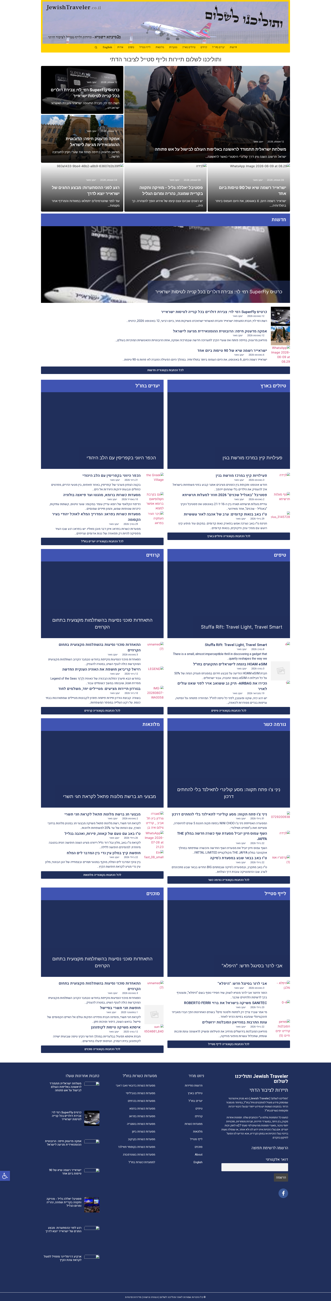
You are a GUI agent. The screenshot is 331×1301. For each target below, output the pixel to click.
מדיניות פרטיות (133, 1297)
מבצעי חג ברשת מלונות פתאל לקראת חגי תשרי (109, 796)
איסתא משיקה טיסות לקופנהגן (116, 1027)
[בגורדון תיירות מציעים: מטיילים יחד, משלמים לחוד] (154, 695)
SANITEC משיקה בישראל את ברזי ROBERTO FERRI (225, 1003)
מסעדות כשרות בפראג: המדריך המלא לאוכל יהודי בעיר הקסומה (96, 516)
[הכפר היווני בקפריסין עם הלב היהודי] (154, 482)
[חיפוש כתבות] (96, 47)
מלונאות (160, 47)
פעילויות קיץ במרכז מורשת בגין (252, 457)
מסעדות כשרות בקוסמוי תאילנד (136, 1147)
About (198, 1154)
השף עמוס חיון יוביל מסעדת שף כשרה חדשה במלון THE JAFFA (222, 836)
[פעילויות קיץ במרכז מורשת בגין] (280, 482)
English (107, 47)
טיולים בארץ (189, 47)
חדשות (233, 47)
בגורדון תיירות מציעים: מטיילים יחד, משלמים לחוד (99, 688)
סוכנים (198, 1147)
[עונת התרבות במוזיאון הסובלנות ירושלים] (280, 1029)
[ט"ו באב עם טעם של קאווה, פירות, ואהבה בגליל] (154, 840)
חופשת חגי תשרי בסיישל (120, 1008)
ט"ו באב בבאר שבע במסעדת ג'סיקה (238, 858)
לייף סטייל (145, 47)
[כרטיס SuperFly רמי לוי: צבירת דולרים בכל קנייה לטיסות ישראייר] (280, 316)
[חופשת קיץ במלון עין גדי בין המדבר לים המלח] (154, 859)
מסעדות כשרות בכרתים (141, 1101)
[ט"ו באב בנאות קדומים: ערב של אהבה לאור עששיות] (280, 521)
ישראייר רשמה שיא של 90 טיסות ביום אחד (232, 350)
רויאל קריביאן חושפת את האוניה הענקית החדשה (101, 669)
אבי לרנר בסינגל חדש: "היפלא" (252, 965)
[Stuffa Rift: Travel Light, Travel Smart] (280, 651)
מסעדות (173, 47)
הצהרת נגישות (150, 1297)
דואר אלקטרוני (277, 1159)
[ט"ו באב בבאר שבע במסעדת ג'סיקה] (280, 864)
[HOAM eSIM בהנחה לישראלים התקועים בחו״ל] (280, 670)
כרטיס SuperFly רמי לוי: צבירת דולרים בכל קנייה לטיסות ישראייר (218, 291)
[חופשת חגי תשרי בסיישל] (154, 1014)
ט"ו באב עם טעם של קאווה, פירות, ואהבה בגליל (103, 833)
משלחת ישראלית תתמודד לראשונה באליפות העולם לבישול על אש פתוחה (220, 149)
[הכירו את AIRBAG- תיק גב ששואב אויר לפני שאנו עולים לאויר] (280, 690)
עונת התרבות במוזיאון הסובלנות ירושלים (234, 1022)
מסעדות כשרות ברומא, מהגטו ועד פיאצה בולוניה (102, 495)
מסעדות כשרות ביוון (143, 1131)
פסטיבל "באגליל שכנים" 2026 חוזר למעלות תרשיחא (224, 495)
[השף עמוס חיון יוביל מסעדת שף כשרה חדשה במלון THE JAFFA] (280, 840)
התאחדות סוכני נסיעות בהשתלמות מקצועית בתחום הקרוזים (100, 647)
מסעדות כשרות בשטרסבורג (139, 1154)
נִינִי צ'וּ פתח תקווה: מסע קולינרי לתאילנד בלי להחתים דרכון (219, 814)
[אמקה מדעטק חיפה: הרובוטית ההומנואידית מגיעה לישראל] (280, 335)
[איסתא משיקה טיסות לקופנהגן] (154, 1034)
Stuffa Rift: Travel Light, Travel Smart (241, 627)
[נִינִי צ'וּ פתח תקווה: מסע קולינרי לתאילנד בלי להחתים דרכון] (280, 821)
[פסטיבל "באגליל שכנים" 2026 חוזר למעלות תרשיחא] (280, 501)
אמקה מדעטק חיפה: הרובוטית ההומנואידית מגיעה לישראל (220, 331)
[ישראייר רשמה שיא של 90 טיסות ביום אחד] (280, 355)
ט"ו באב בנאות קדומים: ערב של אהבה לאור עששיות (225, 514)
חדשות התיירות (193, 1085)
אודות (120, 47)
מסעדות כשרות (193, 1124)
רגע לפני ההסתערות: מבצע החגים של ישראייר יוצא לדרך (63, 1229)
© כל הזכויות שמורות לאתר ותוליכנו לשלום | (182, 1297)
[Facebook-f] (283, 1193)
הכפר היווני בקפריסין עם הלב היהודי (121, 457)
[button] (5, 1176)
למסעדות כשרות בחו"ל (142, 1162)
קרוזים (204, 47)
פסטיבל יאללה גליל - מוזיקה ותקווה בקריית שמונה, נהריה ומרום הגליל (64, 1202)
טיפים (131, 47)
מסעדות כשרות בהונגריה (141, 1124)
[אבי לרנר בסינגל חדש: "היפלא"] (280, 990)
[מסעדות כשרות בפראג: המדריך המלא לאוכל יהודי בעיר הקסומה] (154, 521)
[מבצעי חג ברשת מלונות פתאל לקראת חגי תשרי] (154, 821)
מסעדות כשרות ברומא (142, 1108)
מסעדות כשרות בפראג (142, 1116)
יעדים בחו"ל (218, 47)
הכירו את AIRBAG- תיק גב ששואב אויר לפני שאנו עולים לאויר (222, 686)
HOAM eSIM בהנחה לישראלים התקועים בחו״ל (230, 664)
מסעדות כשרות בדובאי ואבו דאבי (135, 1085)
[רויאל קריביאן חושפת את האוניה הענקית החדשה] (154, 676)
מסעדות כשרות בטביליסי (140, 1093)
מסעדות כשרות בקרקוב (141, 1139)
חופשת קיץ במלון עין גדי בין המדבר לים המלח (104, 853)
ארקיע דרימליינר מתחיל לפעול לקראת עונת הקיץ (62, 1258)
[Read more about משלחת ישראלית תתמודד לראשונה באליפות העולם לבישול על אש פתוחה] (207, 114)
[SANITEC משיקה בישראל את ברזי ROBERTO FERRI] (280, 1009)
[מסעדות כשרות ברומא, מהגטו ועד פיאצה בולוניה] (154, 501)
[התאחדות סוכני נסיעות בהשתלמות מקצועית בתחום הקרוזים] (154, 651)
